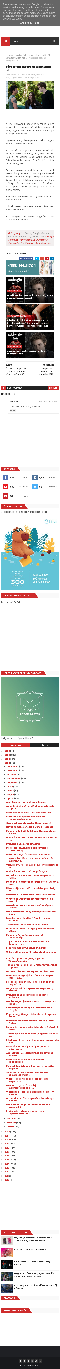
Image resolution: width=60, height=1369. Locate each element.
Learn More (26, 23)
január (11, 1126)
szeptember (14, 778)
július (10, 786)
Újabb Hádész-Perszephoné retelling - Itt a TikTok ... (30, 1022)
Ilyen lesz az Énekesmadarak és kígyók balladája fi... (27, 996)
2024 (7, 759)
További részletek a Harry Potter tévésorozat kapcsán (31, 966)
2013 (7, 1167)
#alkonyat (13, 239)
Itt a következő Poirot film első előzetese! (29, 812)
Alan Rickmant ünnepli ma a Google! (26, 802)
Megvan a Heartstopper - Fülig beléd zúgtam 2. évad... (32, 883)
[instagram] (24, 1361)
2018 (7, 1147)
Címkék (44, 745)
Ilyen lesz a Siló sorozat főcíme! (23, 843)
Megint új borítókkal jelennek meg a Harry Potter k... (29, 989)
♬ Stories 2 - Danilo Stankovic (37, 242)
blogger (53, 388)
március (11, 1118)
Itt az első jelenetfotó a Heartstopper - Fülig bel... (30, 889)
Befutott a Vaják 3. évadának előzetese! (28, 854)
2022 (7, 1131)
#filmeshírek (41, 239)
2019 (7, 1143)
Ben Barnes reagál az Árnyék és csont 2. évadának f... (28, 1106)
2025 (7, 755)
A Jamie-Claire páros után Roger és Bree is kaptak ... (30, 807)
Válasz (12, 410)
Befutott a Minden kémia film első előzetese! (31, 894)
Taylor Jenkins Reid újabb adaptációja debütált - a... (27, 942)
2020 (7, 1139)
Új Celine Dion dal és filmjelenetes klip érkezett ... (32, 953)
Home (8, 55)
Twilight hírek (20, 58)
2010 (7, 1179)
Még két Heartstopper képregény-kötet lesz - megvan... (31, 1067)
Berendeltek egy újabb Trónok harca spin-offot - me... (30, 976)
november (13, 770)
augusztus (13, 782)
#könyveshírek (15, 242)
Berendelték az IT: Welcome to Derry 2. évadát (33, 1263)
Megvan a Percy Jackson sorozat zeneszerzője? (24, 936)
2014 (7, 1163)
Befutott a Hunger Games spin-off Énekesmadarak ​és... (25, 817)
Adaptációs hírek (19, 55)
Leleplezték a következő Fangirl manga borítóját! (28, 919)
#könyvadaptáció (26, 239)
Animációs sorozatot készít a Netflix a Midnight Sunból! (26, 352)
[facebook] (20, 1361)
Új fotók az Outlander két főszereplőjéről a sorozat (29, 900)
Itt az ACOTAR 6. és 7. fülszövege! (30, 1249)
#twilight (49, 236)
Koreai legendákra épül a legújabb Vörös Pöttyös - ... (29, 1009)
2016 (7, 1155)
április (10, 798)
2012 (7, 1171)
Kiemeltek (10, 58)
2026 (7, 750)
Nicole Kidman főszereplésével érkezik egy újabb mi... (30, 1099)
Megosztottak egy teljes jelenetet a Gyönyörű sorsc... (32, 1028)
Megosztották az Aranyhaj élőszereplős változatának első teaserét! (34, 1275)
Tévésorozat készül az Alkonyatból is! (27, 924)
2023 (7, 763)
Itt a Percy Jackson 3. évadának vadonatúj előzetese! (35, 1287)
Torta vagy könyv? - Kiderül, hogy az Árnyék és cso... (32, 1035)
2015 (7, 1159)
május (10, 794)
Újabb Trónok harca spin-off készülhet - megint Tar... (28, 1080)
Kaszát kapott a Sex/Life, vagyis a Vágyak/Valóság (25, 959)
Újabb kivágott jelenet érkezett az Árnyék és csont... (31, 1002)
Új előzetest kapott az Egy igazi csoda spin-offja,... (30, 930)
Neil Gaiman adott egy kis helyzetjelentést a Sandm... (31, 913)
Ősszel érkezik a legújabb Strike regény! (28, 822)
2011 (6, 1175)
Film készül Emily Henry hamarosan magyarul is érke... (32, 1041)
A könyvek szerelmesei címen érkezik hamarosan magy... (27, 1073)
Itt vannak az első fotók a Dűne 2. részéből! (30, 826)
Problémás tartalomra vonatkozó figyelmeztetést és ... (25, 1112)
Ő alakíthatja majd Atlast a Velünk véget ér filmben (30, 906)
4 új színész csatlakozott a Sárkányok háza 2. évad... (31, 876)
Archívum (15, 745)
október (11, 774)
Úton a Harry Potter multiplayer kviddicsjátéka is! (32, 866)
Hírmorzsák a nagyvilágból (39, 55)
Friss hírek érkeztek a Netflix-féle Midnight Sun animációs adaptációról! (30, 297)
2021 (7, 1135)
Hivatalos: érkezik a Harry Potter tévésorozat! (31, 971)
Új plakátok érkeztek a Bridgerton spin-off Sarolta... (30, 1093)
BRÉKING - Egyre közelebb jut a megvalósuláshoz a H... (23, 1086)
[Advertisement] (30, 637)
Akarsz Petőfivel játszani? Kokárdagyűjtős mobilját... (29, 1054)
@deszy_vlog (14, 233)
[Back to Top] (40, 1361)
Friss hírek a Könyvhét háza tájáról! (26, 947)
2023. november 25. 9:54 (47, 401)
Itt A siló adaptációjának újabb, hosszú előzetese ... (27, 1047)
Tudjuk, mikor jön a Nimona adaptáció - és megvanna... (29, 859)
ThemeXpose (35, 1365)
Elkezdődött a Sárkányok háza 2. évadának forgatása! (30, 983)
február (11, 1122)
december (13, 766)
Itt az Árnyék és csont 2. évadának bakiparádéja (25, 1060)
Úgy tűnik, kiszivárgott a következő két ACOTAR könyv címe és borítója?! (33, 1239)
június (10, 790)
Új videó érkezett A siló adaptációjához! (28, 871)
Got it (38, 23)
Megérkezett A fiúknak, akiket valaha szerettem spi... (27, 849)
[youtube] (36, 1361)
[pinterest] (32, 1361)
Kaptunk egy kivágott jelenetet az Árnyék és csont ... (31, 1015)
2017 (7, 1151)
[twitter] (28, 1361)
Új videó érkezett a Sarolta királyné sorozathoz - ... (32, 838)
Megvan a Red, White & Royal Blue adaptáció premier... (31, 832)
